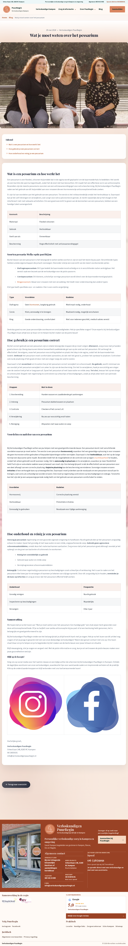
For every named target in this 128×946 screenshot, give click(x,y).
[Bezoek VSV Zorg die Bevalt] (9, 900)
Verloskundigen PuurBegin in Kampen (96, 662)
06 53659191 (12, 752)
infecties (21, 576)
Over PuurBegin (88, 9)
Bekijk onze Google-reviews (96, 916)
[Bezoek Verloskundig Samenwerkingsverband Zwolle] (26, 900)
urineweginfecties (45, 470)
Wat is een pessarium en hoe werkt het (24, 144)
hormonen (34, 304)
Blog (101, 9)
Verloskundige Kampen (45, 9)
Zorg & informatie (67, 9)
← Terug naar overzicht (16, 784)
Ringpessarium (23, 282)
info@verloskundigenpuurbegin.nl (21, 756)
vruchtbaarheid (101, 457)
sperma (27, 183)
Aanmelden (117, 9)
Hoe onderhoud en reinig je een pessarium (26, 153)
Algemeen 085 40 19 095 (96, 2)
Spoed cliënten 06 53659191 (116, 2)
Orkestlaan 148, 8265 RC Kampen (13, 2)
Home (4, 17)
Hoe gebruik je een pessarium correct (24, 149)
